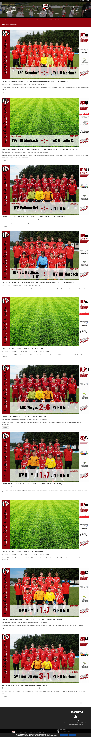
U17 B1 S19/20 (15, 84)
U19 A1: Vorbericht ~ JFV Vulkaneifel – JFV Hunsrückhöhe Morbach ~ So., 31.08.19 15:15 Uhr (36, 217)
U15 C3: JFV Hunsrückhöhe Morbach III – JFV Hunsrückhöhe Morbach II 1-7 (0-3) (32, 484)
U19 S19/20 (29, 219)
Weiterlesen (6, 92)
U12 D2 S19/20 (24, 351)
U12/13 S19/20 (30, 152)
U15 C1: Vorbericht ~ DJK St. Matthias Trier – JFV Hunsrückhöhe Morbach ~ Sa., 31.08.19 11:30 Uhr (38, 283)
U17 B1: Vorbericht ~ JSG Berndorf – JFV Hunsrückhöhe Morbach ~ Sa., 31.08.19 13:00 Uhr (35, 81)
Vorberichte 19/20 (22, 84)
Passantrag (76, 720)
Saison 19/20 (34, 84)
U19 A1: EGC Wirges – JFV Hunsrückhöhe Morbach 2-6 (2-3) (24, 416)
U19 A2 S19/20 (23, 688)
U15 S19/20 (29, 285)
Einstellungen (49, 735)
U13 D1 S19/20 (23, 152)
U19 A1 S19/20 (15, 219)
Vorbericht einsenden (65, 731)
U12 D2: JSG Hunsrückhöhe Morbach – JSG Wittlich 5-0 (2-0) (24, 348)
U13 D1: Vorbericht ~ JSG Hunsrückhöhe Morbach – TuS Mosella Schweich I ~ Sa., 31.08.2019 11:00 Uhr (40, 149)
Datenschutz (87, 0)
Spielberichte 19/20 (16, 351)
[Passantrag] (75, 716)
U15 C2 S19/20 (24, 622)
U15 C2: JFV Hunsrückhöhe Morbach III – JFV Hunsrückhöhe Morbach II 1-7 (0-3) (32, 619)
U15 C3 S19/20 (24, 486)
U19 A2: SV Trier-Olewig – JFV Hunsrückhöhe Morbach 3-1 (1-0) (25, 685)
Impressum (82, 0)
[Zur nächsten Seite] (87, 703)
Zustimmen (64, 735)
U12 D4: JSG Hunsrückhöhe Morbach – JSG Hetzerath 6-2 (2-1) (25, 551)
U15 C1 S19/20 (15, 285)
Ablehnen (72, 735)
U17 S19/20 (29, 84)
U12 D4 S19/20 (24, 554)
